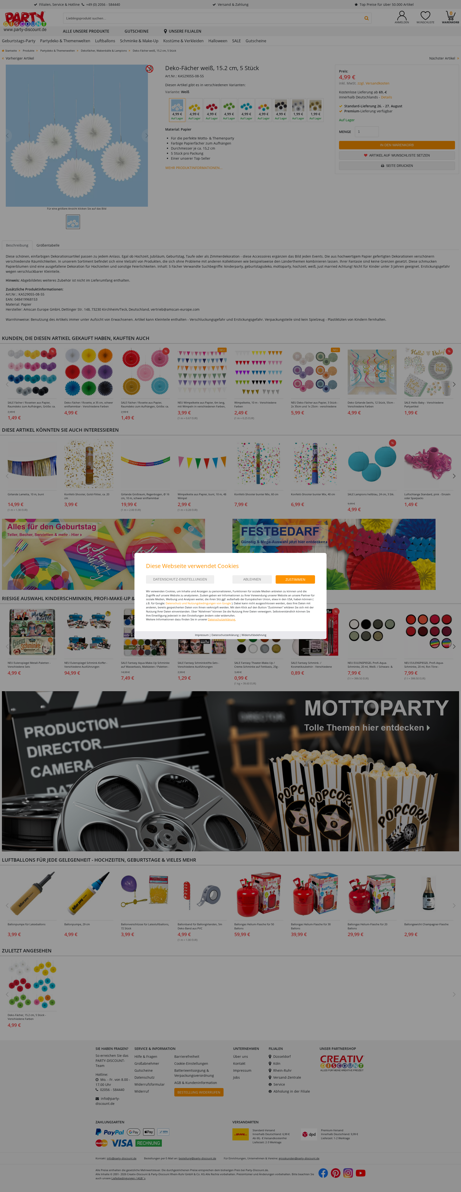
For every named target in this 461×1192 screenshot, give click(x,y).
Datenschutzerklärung (225, 635)
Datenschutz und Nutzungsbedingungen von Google (198, 603)
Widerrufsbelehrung (254, 635)
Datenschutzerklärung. (222, 619)
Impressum (202, 635)
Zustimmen (295, 579)
